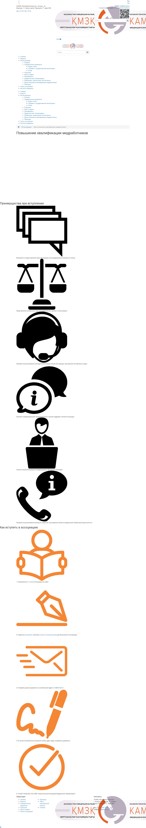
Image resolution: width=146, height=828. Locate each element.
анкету (42, 635)
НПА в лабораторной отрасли (44, 803)
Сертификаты (28, 76)
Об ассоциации (26, 127)
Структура (27, 72)
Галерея (27, 62)
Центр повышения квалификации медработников (40, 82)
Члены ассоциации (26, 86)
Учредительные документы (33, 64)
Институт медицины (26, 88)
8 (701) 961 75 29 (25, 11)
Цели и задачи (29, 74)
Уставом (31, 582)
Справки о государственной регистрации (41, 68)
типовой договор (51, 635)
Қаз (128, 3)
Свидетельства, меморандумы (34, 78)
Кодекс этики (32, 66)
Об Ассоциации (25, 60)
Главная (23, 56)
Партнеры (27, 84)
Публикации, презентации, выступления (37, 80)
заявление (28, 635)
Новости (23, 58)
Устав (30, 70)
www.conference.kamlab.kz (122, 8)
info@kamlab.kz (125, 6)
